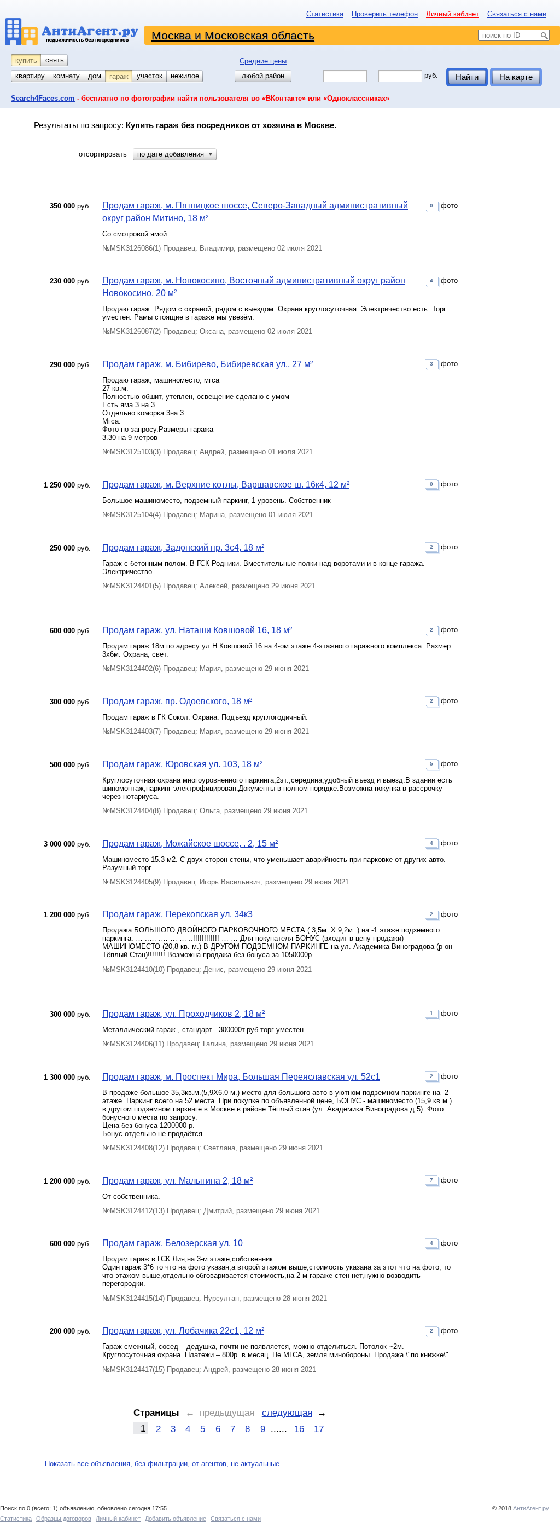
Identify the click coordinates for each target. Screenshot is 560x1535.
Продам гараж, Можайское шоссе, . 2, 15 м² (190, 843)
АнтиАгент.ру (531, 1508)
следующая (287, 1412)
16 (299, 1429)
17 (319, 1429)
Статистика (324, 14)
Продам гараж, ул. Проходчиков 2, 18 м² (183, 1013)
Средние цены (263, 61)
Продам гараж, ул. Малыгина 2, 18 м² (177, 1180)
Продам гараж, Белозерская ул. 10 (172, 1243)
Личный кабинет (452, 14)
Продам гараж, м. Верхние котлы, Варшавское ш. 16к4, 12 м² (225, 484)
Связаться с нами (516, 14)
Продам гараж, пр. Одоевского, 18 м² (177, 701)
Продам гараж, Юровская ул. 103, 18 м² (182, 764)
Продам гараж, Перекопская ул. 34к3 (177, 914)
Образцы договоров (63, 1518)
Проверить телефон (385, 14)
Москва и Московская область (232, 35)
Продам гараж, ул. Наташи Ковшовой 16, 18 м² (197, 630)
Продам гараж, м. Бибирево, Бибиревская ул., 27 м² (207, 364)
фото (444, 205)
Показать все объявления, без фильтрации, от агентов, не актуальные (162, 1463)
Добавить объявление (175, 1518)
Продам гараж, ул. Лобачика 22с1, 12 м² (183, 1330)
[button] (175, 154)
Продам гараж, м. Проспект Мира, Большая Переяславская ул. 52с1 (241, 1076)
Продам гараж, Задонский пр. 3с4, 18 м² (183, 547)
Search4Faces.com (43, 98)
